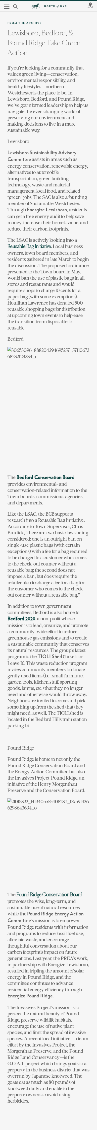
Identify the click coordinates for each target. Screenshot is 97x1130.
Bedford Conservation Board (45, 477)
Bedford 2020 (21, 618)
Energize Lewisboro (47, 209)
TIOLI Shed (50, 656)
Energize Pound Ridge (30, 995)
